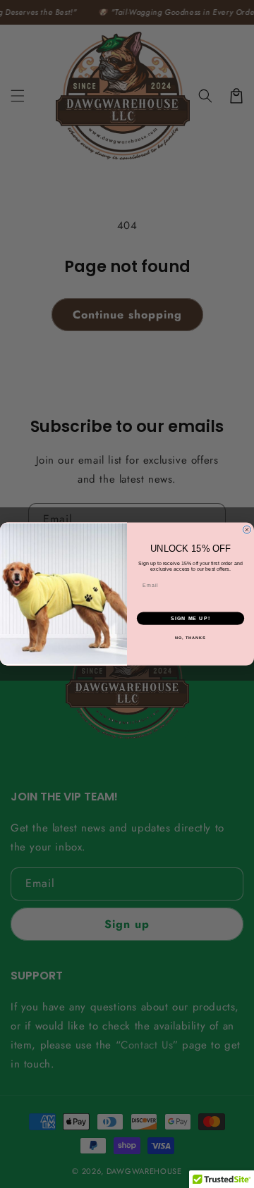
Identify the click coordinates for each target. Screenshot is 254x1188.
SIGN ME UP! (190, 618)
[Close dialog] (246, 529)
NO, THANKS (190, 638)
